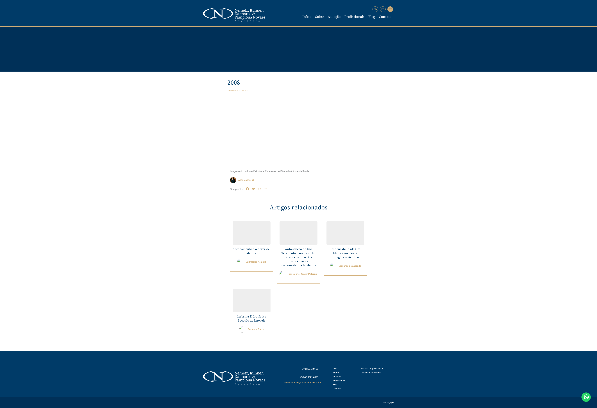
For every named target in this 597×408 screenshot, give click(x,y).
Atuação (334, 17)
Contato (385, 17)
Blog (371, 17)
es (382, 9)
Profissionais (354, 17)
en (375, 9)
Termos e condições (371, 372)
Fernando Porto (256, 329)
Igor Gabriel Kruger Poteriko (302, 274)
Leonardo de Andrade (349, 266)
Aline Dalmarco (246, 180)
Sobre (319, 17)
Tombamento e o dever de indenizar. (251, 251)
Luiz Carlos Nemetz (255, 262)
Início (307, 17)
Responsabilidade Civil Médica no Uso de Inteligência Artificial (345, 253)
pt (390, 9)
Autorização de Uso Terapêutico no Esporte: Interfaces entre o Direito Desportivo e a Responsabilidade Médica (298, 257)
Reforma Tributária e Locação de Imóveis (251, 319)
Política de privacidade (372, 368)
